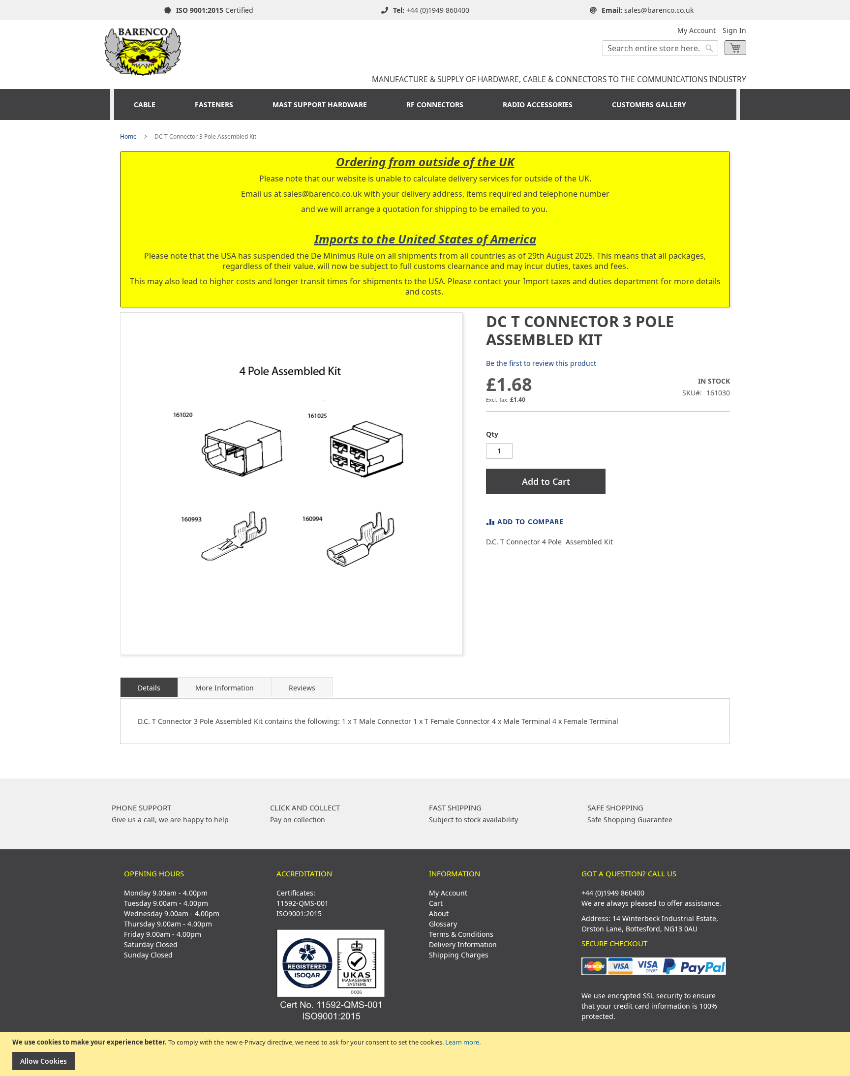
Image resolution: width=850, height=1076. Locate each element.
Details (149, 687)
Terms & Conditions (461, 934)
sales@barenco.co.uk (659, 10)
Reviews (302, 687)
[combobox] (660, 48)
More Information (224, 687)
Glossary (443, 923)
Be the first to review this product (541, 363)
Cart (436, 903)
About (439, 913)
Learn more (462, 1042)
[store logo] (143, 48)
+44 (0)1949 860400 (437, 10)
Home (128, 136)
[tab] (149, 687)
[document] (426, 1054)
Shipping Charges (458, 954)
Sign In (734, 30)
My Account (696, 30)
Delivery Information (463, 944)
